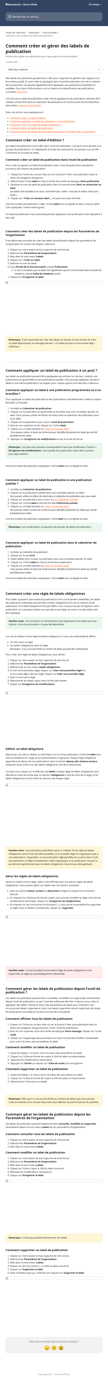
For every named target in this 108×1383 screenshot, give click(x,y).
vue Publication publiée (65, 499)
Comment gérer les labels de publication (31, 128)
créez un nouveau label (56, 428)
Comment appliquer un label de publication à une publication (42, 121)
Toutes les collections (16, 32)
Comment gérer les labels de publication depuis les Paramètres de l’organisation (53, 131)
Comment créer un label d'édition (28, 118)
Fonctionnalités (50, 32)
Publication (34, 32)
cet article (21, 91)
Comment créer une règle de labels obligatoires (35, 124)
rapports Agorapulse (29, 105)
